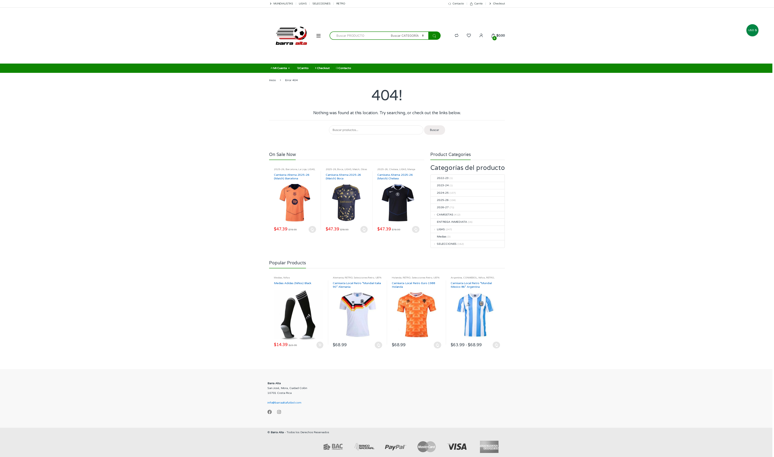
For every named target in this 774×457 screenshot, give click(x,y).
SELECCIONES (321, 3)
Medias (441, 236)
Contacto (458, 3)
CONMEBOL (470, 277)
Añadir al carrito (319, 345)
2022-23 (443, 178)
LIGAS (303, 3)
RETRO (340, 3)
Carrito (478, 3)
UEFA (379, 277)
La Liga (302, 169)
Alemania (338, 277)
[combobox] (358, 35)
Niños (286, 277)
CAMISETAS (445, 214)
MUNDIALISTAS (283, 3)
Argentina (456, 277)
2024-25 (443, 193)
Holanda (397, 277)
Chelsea (393, 169)
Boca (340, 169)
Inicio (272, 80)
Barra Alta (277, 432)
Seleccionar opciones (312, 229)
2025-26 (279, 169)
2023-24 (443, 185)
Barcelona (291, 169)
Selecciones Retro (364, 277)
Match (356, 169)
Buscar (434, 130)
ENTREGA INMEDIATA (452, 222)
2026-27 (443, 207)
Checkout (499, 3)
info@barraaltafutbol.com (284, 402)
